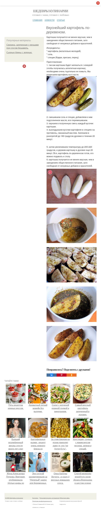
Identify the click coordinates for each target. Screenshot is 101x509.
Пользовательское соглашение (49, 498)
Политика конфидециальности (42, 501)
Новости (49, 20)
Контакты (35, 498)
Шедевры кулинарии (50, 11)
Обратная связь (65, 498)
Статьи (61, 20)
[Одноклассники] (72, 375)
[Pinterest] (62, 375)
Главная (37, 20)
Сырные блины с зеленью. (19, 52)
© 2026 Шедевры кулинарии (14, 498)
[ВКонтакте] (52, 375)
